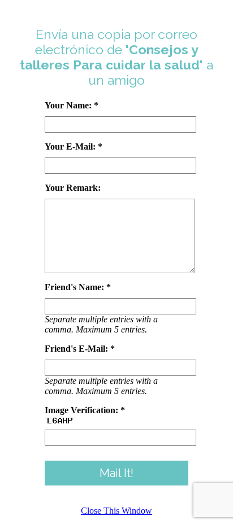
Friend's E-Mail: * (80, 348)
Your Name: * (71, 105)
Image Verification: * (85, 410)
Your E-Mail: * (73, 146)
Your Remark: (73, 188)
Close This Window (116, 510)
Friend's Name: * (78, 287)
